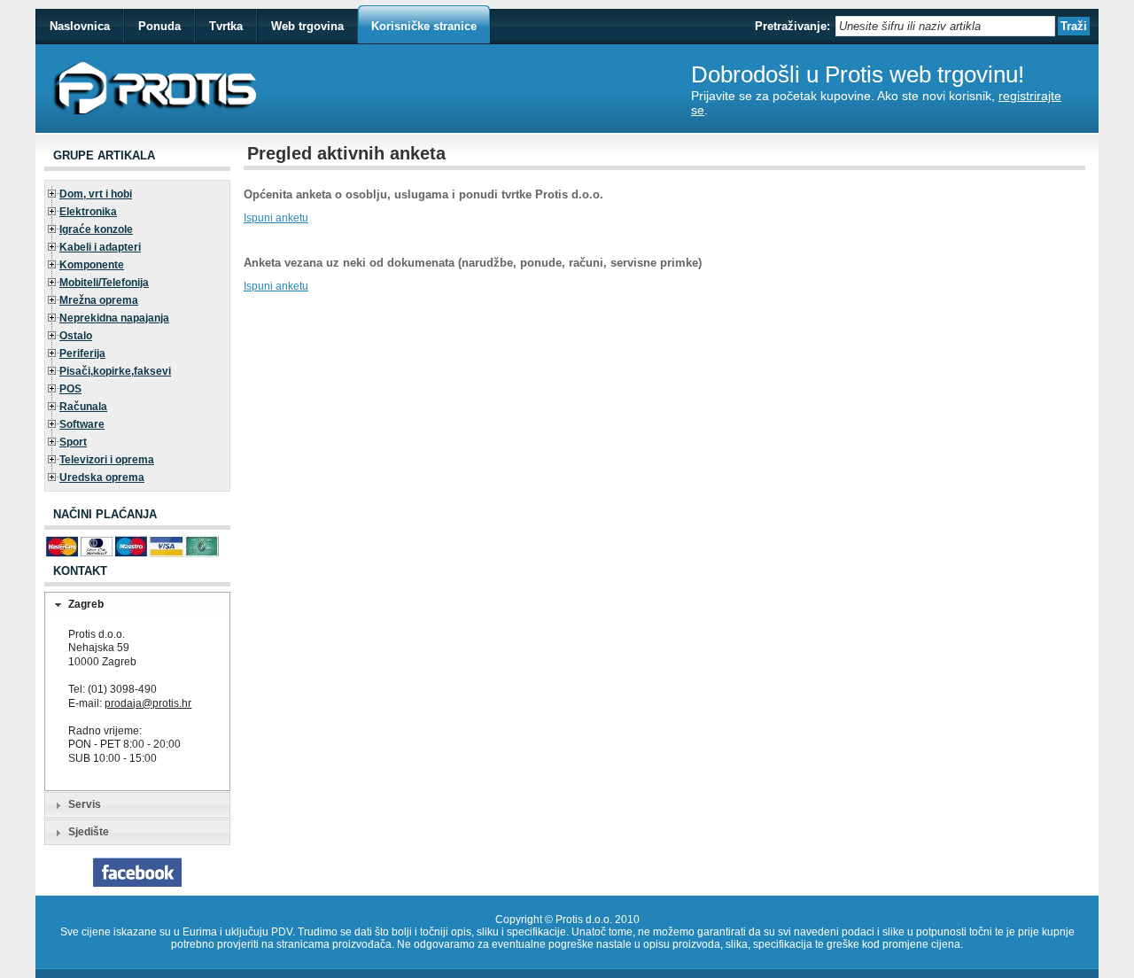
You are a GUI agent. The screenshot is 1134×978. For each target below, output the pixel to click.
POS (70, 389)
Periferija (82, 353)
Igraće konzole (96, 229)
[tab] (137, 605)
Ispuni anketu (276, 218)
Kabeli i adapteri (100, 247)
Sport (73, 442)
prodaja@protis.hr (148, 703)
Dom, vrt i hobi (95, 194)
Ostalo (75, 336)
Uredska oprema (101, 477)
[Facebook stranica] (137, 883)
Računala (83, 406)
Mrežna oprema (98, 300)
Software (82, 424)
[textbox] (945, 26)
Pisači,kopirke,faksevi (115, 371)
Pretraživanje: (792, 26)
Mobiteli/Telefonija (104, 282)
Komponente (91, 265)
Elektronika (88, 212)
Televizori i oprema (106, 460)
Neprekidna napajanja (114, 318)
